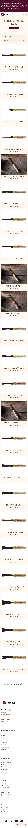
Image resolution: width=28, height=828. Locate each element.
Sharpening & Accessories (5, 759)
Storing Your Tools (5, 790)
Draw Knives (4, 749)
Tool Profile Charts (5, 785)
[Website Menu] (20, 14)
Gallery (2, 809)
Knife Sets (3, 735)
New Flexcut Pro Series (6, 733)
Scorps (3, 737)
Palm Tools (3, 712)
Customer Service (7, 805)
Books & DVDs (4, 769)
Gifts (2, 771)
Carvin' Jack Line (5, 747)
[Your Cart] (26, 14)
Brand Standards (5, 812)
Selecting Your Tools (6, 783)
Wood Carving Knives (8, 730)
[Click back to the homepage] (7, 14)
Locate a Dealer (4, 807)
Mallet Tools (4, 721)
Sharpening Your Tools (6, 787)
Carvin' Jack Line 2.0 (5, 740)
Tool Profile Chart (14, 28)
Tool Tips (4, 780)
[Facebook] (21, 821)
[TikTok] (6, 821)
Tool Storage (4, 767)
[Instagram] (11, 821)
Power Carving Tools (6, 719)
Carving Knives (4, 742)
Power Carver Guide (5, 792)
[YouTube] (16, 821)
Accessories (4, 764)
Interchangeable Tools (6, 714)
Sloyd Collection (5, 744)
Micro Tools (4, 717)
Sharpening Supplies (6, 762)
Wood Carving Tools (7, 710)
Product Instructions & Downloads (6, 795)
